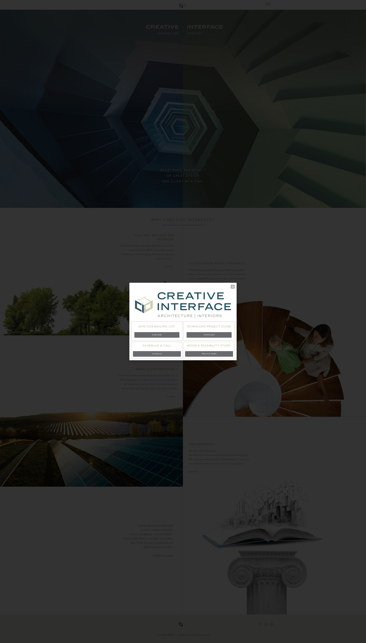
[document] (183, 321)
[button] (233, 287)
